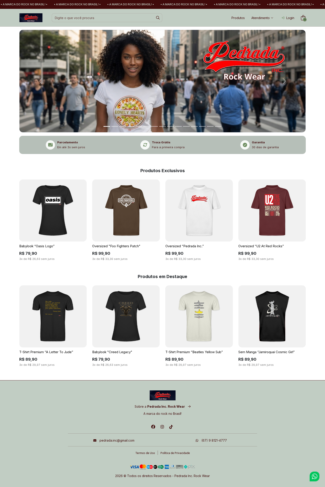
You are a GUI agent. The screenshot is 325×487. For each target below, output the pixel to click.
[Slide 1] (114, 126)
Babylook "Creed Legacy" (112, 352)
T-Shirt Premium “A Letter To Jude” (46, 352)
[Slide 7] (162, 126)
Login (290, 18)
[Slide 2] (122, 126)
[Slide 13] (210, 126)
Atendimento (260, 18)
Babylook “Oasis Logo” (37, 246)
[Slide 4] (138, 126)
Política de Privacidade (175, 452)
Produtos (238, 18)
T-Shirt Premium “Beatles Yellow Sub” (194, 352)
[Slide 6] (154, 126)
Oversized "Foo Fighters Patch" (116, 246)
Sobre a (160, 406)
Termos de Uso (145, 452)
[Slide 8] (170, 126)
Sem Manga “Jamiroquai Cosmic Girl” (266, 352)
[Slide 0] (106, 126)
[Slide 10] (186, 126)
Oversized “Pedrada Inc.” (184, 246)
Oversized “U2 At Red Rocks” (261, 246)
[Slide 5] (146, 126)
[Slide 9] (178, 126)
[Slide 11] (194, 126)
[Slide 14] (218, 126)
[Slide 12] (202, 126)
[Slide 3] (130, 126)
